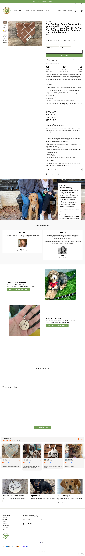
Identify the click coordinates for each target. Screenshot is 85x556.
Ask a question (51, 169)
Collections (24, 10)
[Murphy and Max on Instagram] (23, 524)
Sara (6, 459)
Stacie (27, 459)
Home (15, 10)
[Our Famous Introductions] (15, 486)
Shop (33, 10)
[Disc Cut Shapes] (70, 486)
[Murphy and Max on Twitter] (31, 524)
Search (3, 513)
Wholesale (4, 523)
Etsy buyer (70, 459)
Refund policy (5, 527)
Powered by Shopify (42, 551)
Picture (62, 45)
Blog (70, 10)
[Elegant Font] (42, 486)
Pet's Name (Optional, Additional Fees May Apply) (61, 40)
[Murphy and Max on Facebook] (26, 524)
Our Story (50, 10)
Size (47, 45)
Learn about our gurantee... (18, 289)
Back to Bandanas (43, 427)
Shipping (4, 521)
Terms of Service (5, 525)
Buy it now (64, 55)
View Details (61, 502)
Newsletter (61, 10)
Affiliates (4, 529)
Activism (40, 10)
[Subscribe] (41, 520)
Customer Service (6, 515)
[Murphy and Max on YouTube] (28, 524)
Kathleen (49, 459)
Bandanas (57, 21)
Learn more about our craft (57, 325)
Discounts (4, 517)
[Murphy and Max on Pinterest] (33, 524)
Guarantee (4, 519)
